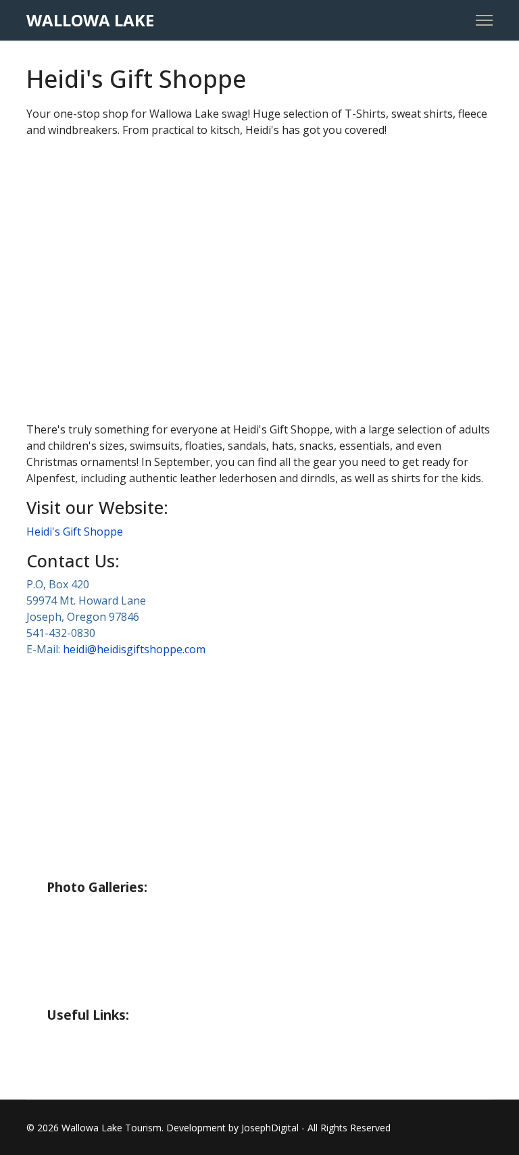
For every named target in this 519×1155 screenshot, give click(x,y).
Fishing (67, 729)
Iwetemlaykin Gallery (111, 992)
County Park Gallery (106, 938)
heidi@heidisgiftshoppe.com (134, 649)
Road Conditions (95, 1066)
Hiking (66, 756)
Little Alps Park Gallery (116, 965)
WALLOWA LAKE (90, 20)
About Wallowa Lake (108, 702)
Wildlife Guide (88, 864)
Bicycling (73, 810)
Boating (70, 783)
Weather (73, 1039)
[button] (47, 280)
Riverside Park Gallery (112, 911)
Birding (68, 837)
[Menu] (484, 20)
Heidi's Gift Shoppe (74, 531)
